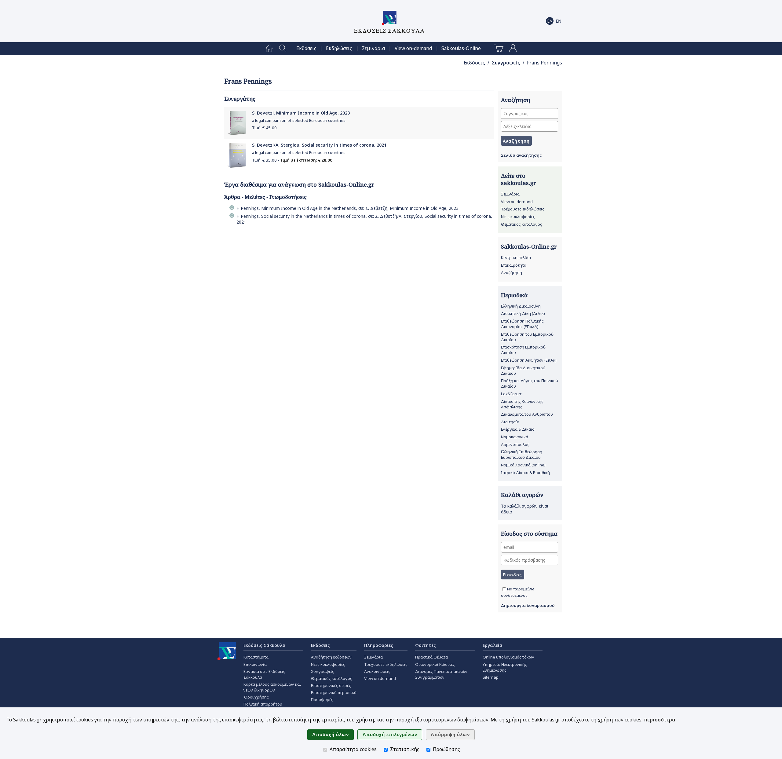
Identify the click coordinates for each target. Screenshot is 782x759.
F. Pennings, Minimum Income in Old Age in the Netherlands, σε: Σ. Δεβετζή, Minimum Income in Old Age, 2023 (347, 208)
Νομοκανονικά (514, 437)
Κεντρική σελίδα (516, 257)
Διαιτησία (510, 422)
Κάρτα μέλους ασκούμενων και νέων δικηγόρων (272, 687)
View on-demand (413, 48)
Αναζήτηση (511, 272)
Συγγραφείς (506, 63)
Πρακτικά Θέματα (431, 657)
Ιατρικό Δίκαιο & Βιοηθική (525, 472)
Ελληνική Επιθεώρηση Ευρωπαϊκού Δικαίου (521, 454)
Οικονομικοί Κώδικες (435, 664)
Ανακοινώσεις (377, 671)
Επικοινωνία (255, 664)
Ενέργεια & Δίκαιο (518, 429)
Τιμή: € (264, 127)
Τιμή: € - (292, 160)
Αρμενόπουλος (515, 444)
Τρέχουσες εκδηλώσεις (522, 209)
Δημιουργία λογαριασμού (528, 605)
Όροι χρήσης (256, 697)
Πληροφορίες (378, 645)
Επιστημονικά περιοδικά (333, 692)
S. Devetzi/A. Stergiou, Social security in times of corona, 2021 (319, 145)
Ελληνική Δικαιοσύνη (521, 306)
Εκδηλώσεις (339, 48)
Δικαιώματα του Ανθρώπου (527, 414)
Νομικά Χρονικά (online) (523, 465)
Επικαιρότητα (513, 265)
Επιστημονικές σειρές (331, 685)
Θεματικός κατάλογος (521, 224)
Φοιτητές (425, 645)
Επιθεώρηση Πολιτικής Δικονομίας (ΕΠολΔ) (522, 323)
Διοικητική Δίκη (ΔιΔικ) (523, 313)
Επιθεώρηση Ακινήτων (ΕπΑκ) (529, 360)
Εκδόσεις (306, 48)
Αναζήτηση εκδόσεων (331, 657)
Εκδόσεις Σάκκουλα (264, 645)
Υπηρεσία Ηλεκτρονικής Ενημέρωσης (505, 667)
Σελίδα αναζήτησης (521, 155)
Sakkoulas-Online (461, 48)
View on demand (517, 201)
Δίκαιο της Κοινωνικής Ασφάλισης (522, 404)
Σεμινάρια (373, 48)
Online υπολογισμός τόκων (508, 657)
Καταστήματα (256, 657)
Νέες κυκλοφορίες (518, 216)
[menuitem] (269, 49)
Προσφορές (322, 699)
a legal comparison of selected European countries (298, 120)
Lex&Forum (512, 393)
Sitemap (491, 677)
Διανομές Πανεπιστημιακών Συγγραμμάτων (441, 674)
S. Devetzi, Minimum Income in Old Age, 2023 (301, 113)
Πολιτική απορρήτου (262, 704)
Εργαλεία (492, 645)
